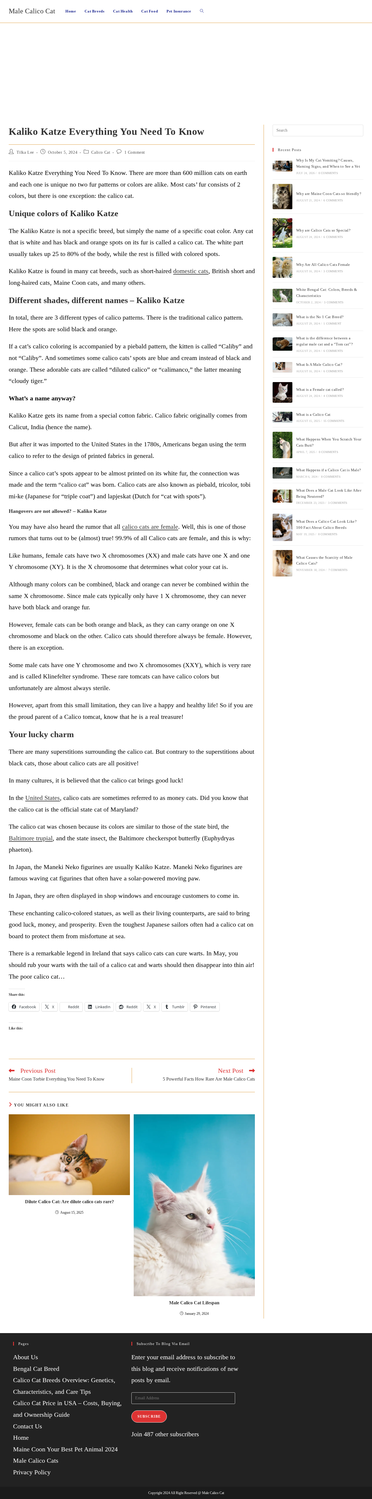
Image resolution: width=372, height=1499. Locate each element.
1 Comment (134, 152)
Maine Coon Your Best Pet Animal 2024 (65, 1449)
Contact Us (27, 1426)
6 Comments (333, 200)
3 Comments (333, 271)
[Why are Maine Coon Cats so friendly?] (282, 196)
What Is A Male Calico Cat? (319, 364)
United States (42, 797)
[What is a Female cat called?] (282, 392)
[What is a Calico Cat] (282, 417)
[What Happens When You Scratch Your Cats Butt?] (282, 445)
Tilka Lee (25, 152)
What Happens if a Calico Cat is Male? (328, 470)
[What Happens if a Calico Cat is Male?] (282, 472)
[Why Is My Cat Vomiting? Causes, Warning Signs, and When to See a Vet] (282, 166)
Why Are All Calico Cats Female (323, 264)
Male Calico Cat (32, 11)
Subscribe (149, 1416)
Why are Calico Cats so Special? (323, 230)
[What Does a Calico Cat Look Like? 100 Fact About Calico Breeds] (282, 527)
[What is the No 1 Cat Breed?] (282, 319)
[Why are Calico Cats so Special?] (282, 233)
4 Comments (333, 395)
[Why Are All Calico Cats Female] (282, 267)
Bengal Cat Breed (36, 1368)
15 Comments (333, 420)
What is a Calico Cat (313, 414)
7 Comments (338, 570)
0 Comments (328, 173)
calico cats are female (150, 526)
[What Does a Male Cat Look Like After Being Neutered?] (282, 496)
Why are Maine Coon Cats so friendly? (328, 193)
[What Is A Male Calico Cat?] (282, 367)
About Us (25, 1357)
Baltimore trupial (31, 838)
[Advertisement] (186, 66)
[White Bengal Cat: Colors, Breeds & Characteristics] (282, 295)
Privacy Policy (32, 1472)
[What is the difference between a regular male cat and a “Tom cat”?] (282, 343)
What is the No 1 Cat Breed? (320, 317)
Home (21, 1437)
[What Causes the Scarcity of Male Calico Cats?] (282, 563)
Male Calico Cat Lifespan (194, 1302)
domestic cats (190, 271)
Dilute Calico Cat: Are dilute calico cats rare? (69, 1201)
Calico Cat (100, 152)
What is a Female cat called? (320, 389)
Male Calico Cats (35, 1460)
